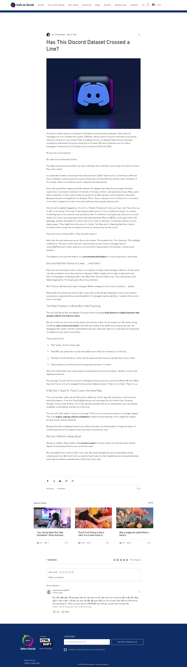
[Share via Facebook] (47, 481)
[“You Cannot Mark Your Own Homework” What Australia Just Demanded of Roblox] (52, 518)
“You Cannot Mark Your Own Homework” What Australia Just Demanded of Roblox (50, 534)
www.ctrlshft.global (45, 649)
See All (150, 503)
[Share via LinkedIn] (60, 481)
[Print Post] (72, 481)
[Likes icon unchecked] (54, 612)
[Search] (143, 5)
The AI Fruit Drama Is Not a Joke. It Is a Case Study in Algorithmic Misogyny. (91, 534)
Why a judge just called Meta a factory (134, 534)
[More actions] (139, 34)
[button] (148, 4)
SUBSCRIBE (70, 636)
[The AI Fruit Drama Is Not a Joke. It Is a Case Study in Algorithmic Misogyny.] (93, 518)
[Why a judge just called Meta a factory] (134, 518)
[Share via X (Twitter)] (54, 481)
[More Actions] (139, 591)
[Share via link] (66, 481)
